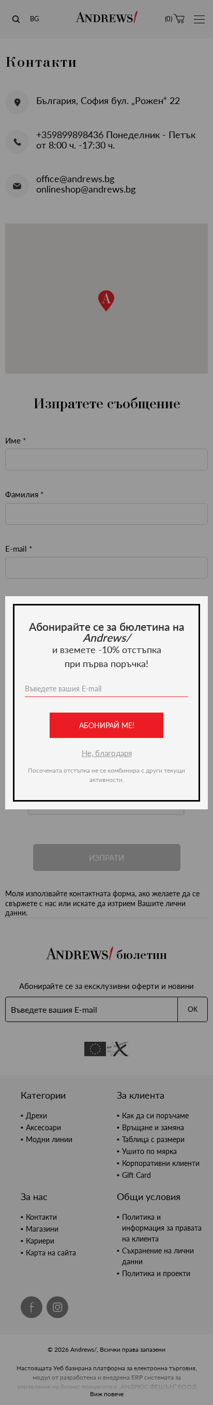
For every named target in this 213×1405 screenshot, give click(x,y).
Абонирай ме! (106, 725)
